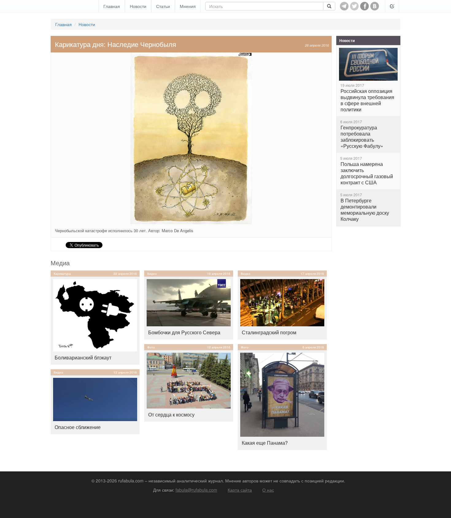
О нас (268, 490)
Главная (111, 6)
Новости (138, 6)
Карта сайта (240, 490)
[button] (392, 6)
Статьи (163, 6)
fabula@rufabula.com (196, 490)
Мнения (188, 6)
